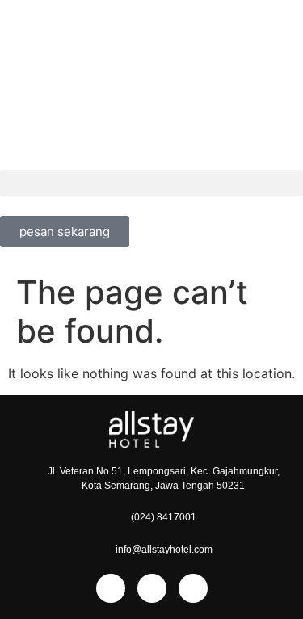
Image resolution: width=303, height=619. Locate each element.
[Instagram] (151, 588)
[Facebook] (110, 588)
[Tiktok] (193, 588)
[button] (151, 183)
